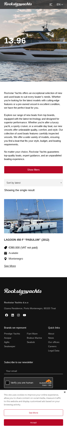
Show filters (33, 169)
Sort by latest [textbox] (13, 182)
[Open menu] (50, 4)
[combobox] (33, 182)
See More (10, 266)
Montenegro (16, 258)
